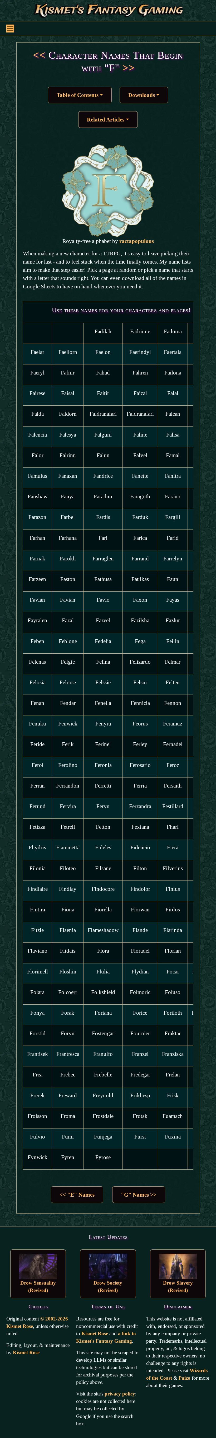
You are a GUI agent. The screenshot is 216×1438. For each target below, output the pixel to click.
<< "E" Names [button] (77, 1195)
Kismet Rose (26, 1352)
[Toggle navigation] (10, 29)
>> (127, 68)
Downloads (141, 95)
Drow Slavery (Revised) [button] (178, 1286)
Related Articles (105, 119)
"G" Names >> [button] (138, 1195)
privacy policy (120, 1394)
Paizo (184, 1378)
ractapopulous (136, 241)
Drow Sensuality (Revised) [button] (38, 1286)
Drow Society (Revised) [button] (108, 1286)
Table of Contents (78, 95)
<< (39, 55)
